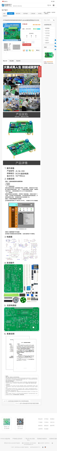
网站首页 (40, 419)
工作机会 (46, 422)
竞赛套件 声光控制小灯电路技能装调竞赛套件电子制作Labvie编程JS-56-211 (49, 63)
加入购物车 (27, 44)
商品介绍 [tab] (5, 61)
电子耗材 (25, 13)
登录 (53, 1)
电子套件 (53, 12)
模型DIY (5, 16)
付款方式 (52, 422)
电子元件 (18, 13)
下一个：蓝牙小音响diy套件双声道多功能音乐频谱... (28, 403)
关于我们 (46, 419)
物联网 (46, 40)
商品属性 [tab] (12, 61)
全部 (4, 13)
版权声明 (52, 425)
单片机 (39, 13)
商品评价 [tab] (18, 61)
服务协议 (40, 425)
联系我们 (52, 419)
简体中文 (5, 1)
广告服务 (40, 422)
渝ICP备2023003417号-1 (35, 447)
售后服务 (46, 428)
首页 (45, 12)
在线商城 (48, 12)
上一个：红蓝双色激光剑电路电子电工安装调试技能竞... (17, 401)
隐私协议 (46, 425)
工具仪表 (33, 13)
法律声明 (40, 428)
